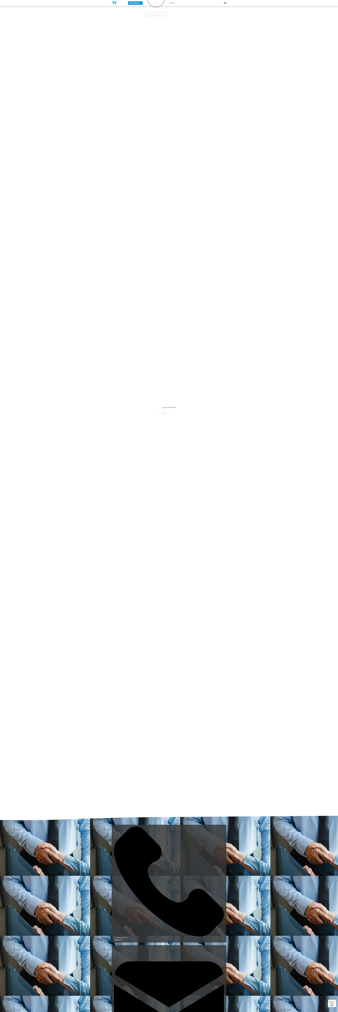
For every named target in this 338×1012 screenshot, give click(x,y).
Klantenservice (210, 3)
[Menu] (335, 1001)
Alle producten (134, 3)
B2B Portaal (197, 3)
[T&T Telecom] (118, 3)
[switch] (332, 1005)
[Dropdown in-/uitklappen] (216, 3)
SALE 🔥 (171, 3)
